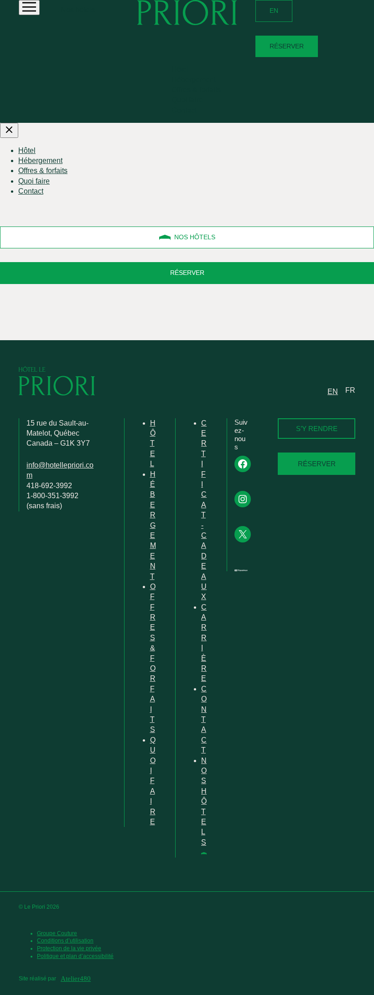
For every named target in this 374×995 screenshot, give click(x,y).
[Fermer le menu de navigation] (9, 130)
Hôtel (180, 69)
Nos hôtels (77, 10)
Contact (184, 110)
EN (274, 10)
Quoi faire (187, 100)
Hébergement (193, 80)
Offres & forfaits (196, 90)
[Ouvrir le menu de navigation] (29, 7)
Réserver (287, 46)
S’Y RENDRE (317, 428)
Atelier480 (76, 978)
